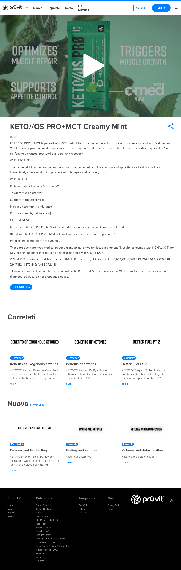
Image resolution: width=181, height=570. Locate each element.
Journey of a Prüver (45, 542)
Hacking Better (43, 535)
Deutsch (40, 561)
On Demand (83, 8)
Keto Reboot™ (42, 531)
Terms (110, 509)
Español (40, 553)
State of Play (42, 505)
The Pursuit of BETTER (47, 520)
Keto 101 (40, 512)
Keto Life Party (43, 527)
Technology (21, 287)
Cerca (69, 8)
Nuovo (37, 8)
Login (161, 8)
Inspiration (41, 523)
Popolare (54, 8)
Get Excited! (42, 516)
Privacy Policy (114, 505)
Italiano (39, 557)
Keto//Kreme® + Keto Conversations (53, 546)
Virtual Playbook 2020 (47, 549)
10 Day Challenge (44, 509)
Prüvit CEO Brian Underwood (50, 538)
